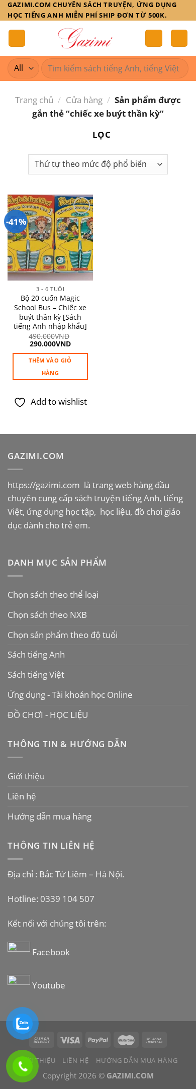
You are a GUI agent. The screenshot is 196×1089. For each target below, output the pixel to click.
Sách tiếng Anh (36, 654)
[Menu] (17, 38)
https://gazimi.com (45, 485)
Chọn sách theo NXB (47, 614)
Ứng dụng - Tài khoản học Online (70, 694)
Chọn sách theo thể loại (53, 594)
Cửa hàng (84, 100)
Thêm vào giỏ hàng (50, 366)
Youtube (48, 985)
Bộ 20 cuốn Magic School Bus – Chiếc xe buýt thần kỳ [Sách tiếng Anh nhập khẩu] (50, 312)
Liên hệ (22, 796)
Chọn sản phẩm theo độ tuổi (63, 635)
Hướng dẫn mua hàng (49, 816)
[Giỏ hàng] (179, 38)
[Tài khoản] (153, 38)
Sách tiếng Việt (36, 674)
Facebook (52, 952)
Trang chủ (34, 100)
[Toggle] (184, 595)
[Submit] (176, 68)
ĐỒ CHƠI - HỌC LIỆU (48, 714)
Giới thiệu (26, 776)
